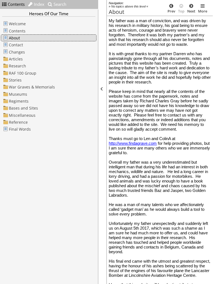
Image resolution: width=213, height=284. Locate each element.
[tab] (13, 4)
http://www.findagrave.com (133, 143)
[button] (101, 89)
